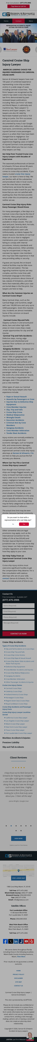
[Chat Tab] (18, 521)
